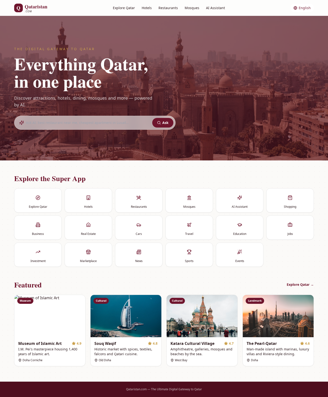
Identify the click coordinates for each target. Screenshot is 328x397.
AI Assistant (215, 8)
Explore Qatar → (300, 284)
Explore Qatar (124, 8)
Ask (165, 122)
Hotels (147, 8)
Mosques (192, 8)
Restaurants (168, 8)
